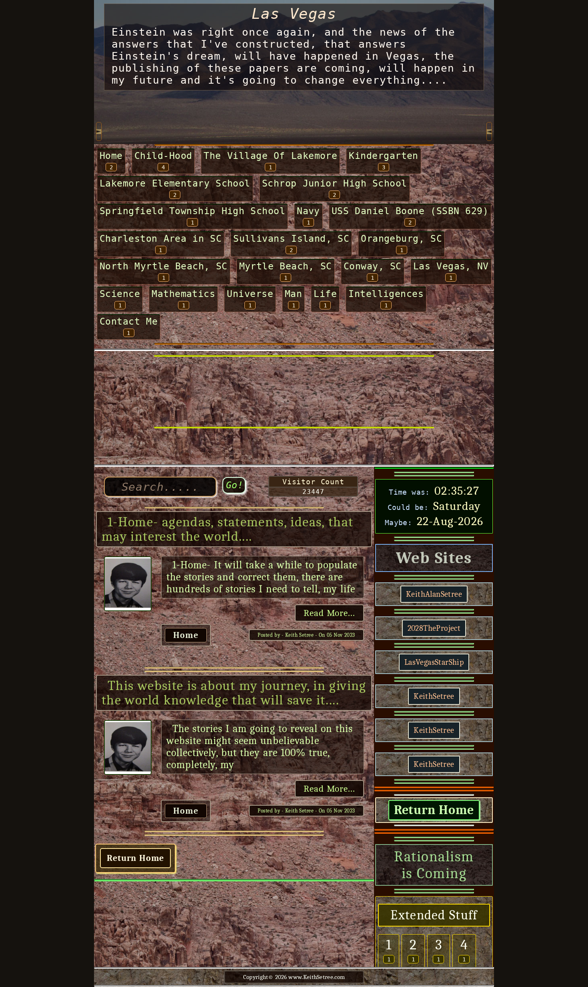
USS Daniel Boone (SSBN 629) (410, 211)
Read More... (329, 613)
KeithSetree (434, 696)
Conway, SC (373, 266)
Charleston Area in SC (161, 238)
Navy (308, 211)
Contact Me (129, 321)
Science (120, 294)
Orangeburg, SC (401, 238)
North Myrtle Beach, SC (164, 266)
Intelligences (386, 294)
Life (325, 294)
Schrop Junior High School (334, 183)
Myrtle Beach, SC (285, 266)
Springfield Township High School (192, 211)
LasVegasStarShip (434, 662)
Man (293, 294)
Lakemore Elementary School (175, 183)
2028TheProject (434, 628)
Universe (250, 294)
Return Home (135, 858)
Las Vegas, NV (451, 266)
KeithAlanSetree (434, 594)
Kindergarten (383, 155)
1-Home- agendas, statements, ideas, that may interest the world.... (227, 529)
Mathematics (183, 294)
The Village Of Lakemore (270, 155)
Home (111, 155)
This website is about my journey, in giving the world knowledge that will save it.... (234, 693)
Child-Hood (163, 155)
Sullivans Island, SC (291, 238)
